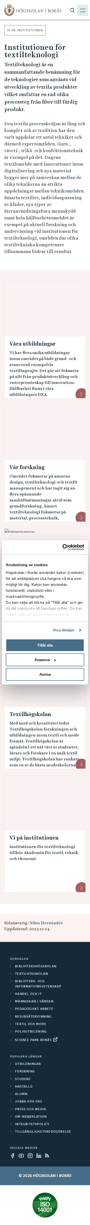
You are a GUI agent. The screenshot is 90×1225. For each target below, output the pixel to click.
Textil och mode (30, 1024)
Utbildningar (28, 1064)
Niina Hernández (46, 922)
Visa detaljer (63, 630)
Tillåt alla (45, 645)
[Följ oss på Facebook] (14, 1155)
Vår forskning (27, 467)
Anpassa (42, 660)
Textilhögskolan (30, 714)
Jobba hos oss (28, 1101)
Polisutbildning (31, 1032)
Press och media (30, 1109)
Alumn (21, 1094)
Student (23, 1079)
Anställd (24, 1087)
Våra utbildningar (33, 344)
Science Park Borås (33, 1040)
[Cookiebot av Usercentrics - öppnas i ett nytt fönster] (63, 547)
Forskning (25, 1071)
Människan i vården (34, 1001)
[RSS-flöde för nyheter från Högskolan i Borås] (49, 1155)
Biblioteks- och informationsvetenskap (38, 984)
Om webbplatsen (31, 1117)
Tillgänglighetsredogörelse (43, 1132)
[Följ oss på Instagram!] (32, 1155)
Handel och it (28, 994)
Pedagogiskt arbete (34, 1009)
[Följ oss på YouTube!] (23, 1155)
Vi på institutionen (25, 30)
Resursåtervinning (33, 1017)
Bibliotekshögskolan (35, 966)
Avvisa (45, 674)
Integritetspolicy (32, 1124)
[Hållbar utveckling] (45, 1205)
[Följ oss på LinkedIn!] (40, 1155)
